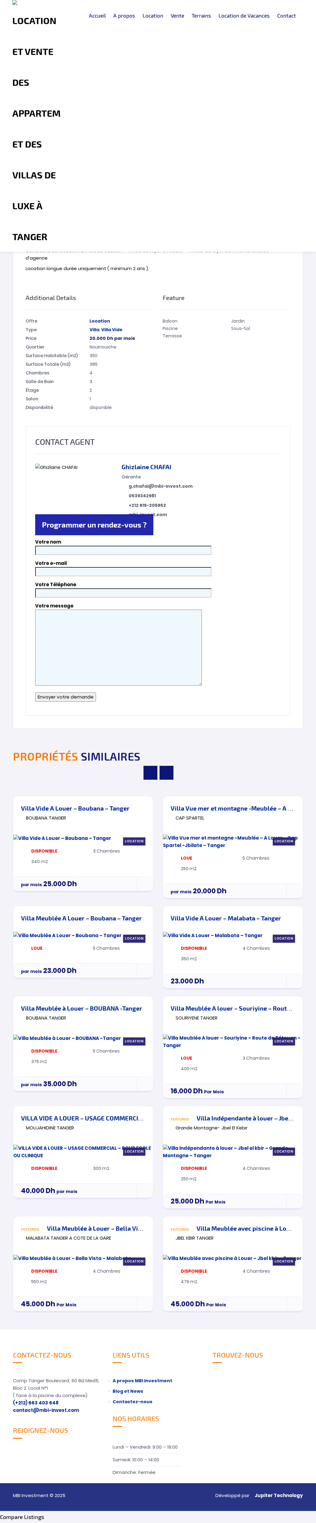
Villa (94, 330)
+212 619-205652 (147, 505)
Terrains (201, 15)
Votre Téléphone (55, 584)
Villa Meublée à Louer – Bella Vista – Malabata (114, 1228)
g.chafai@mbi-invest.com (161, 486)
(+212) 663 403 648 (36, 1403)
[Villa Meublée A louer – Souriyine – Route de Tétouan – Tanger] (233, 1041)
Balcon (170, 321)
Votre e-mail (51, 563)
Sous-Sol (240, 328)
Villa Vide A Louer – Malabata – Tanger (226, 918)
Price (31, 338)
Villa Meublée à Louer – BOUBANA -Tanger (81, 1008)
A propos (124, 15)
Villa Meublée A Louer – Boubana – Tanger (81, 918)
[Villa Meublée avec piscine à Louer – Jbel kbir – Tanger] (233, 1258)
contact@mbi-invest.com (46, 1410)
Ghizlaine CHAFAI (146, 466)
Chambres (37, 373)
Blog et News (128, 1391)
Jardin (238, 321)
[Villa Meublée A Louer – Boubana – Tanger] (83, 935)
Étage (32, 390)
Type (31, 330)
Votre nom (48, 542)
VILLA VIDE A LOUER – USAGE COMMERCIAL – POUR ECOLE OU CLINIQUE (124, 1118)
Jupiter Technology (279, 1495)
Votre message (54, 606)
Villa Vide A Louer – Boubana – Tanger (75, 808)
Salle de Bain (40, 381)
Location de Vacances (244, 15)
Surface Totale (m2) (48, 364)
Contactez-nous (132, 1402)
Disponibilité (39, 407)
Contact (286, 15)
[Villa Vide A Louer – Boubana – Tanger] (83, 838)
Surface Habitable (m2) (52, 356)
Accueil (97, 15)
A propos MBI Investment (142, 1381)
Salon (32, 399)
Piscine (170, 328)
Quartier (35, 347)
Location (153, 15)
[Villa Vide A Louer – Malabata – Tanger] (233, 935)
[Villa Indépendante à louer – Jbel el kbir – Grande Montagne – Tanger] (233, 1152)
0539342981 (142, 496)
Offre (31, 321)
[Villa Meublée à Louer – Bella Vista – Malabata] (83, 1258)
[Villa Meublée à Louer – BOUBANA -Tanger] (83, 1038)
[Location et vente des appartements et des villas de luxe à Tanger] (36, 126)
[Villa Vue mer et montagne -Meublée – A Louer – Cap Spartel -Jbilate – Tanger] (233, 841)
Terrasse (172, 336)
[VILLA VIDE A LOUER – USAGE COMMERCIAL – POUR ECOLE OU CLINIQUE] (83, 1152)
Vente (177, 15)
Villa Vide (112, 330)
